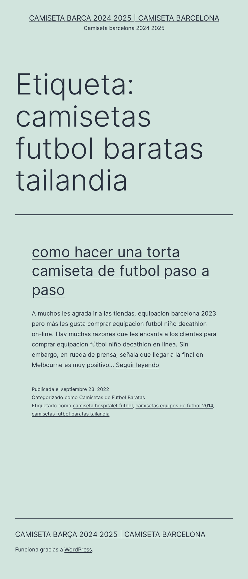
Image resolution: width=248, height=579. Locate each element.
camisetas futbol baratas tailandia (70, 414)
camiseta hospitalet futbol (103, 405)
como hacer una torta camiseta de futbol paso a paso (121, 271)
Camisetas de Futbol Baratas (112, 397)
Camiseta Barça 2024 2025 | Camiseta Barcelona (124, 18)
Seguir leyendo (137, 365)
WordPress (78, 549)
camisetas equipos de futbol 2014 (174, 405)
